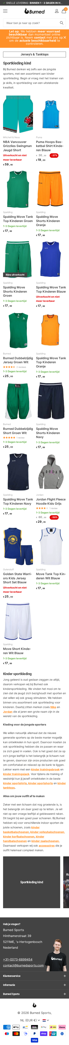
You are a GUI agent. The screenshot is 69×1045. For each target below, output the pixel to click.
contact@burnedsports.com (23, 965)
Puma (39, 137)
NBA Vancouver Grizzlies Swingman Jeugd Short (17, 146)
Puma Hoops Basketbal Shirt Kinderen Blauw (49, 146)
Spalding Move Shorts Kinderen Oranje (48, 221)
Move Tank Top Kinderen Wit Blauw (51, 576)
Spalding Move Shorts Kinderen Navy (48, 433)
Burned (7, 353)
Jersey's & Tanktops (34, 54)
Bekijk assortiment (5, 11)
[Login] (56, 11)
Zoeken (62, 22)
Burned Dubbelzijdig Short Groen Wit (18, 431)
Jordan (40, 494)
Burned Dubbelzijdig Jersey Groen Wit (18, 360)
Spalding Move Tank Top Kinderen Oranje (51, 362)
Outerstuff (8, 569)
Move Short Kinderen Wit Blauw (17, 651)
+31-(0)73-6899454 (17, 959)
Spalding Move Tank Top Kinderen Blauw (51, 289)
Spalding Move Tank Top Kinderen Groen (18, 219)
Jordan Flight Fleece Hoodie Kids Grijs (51, 501)
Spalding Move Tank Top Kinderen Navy (18, 501)
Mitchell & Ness (11, 137)
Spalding (7, 212)
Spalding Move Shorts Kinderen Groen (15, 291)
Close (65, 37)
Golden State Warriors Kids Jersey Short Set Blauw (17, 578)
